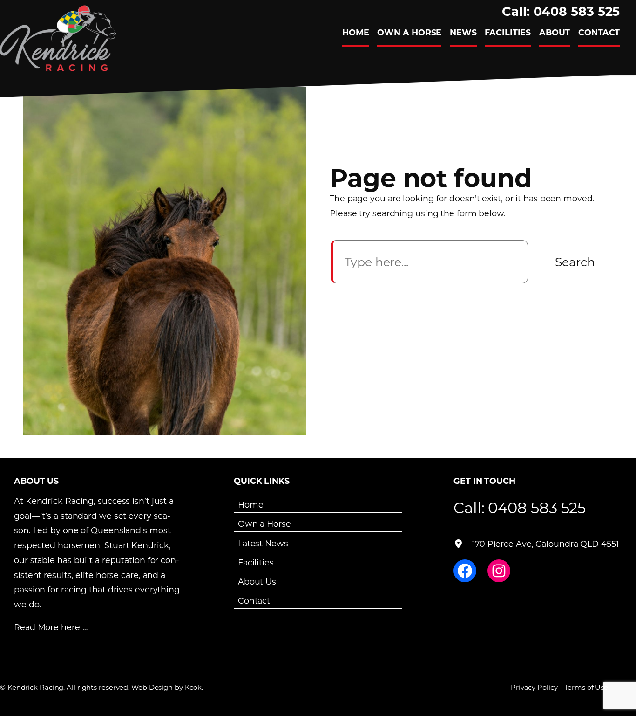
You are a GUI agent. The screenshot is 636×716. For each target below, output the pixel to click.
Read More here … (50, 627)
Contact (254, 600)
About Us (257, 581)
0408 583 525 (537, 507)
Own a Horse (264, 523)
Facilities (256, 562)
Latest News (263, 542)
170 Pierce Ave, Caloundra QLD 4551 (545, 543)
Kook (193, 687)
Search (575, 261)
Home (251, 504)
